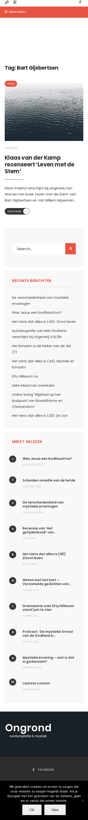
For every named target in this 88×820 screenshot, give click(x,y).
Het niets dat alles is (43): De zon (40, 415)
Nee (55, 810)
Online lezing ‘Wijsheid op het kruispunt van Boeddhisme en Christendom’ (37, 400)
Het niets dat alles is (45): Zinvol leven (44, 321)
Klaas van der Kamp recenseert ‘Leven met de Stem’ (39, 164)
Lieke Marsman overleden (33, 385)
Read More (18, 211)
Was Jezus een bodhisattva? (36, 312)
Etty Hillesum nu (25, 376)
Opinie (11, 83)
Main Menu (17, 12)
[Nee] (82, 800)
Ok (31, 810)
